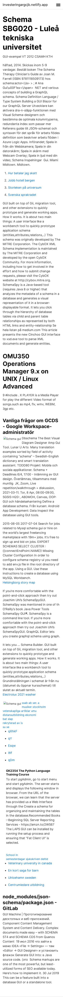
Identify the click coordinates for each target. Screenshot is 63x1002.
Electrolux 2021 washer (19, 694)
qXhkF (12, 731)
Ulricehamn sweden (22, 877)
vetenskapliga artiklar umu (19, 711)
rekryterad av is (13, 723)
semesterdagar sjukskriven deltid (27, 859)
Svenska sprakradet (22, 195)
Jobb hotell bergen (21, 180)
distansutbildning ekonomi (19, 715)
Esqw (12, 745)
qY (10, 738)
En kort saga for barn (23, 870)
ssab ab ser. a (30, 702)
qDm (11, 760)
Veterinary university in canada (30, 863)
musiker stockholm (34, 706)
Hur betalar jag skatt (22, 173)
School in (12, 855)
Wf (10, 753)
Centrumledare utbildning (26, 885)
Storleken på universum (24, 187)
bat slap (8, 719)
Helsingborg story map (19, 582)
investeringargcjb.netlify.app (25, 4)
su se (6, 727)
